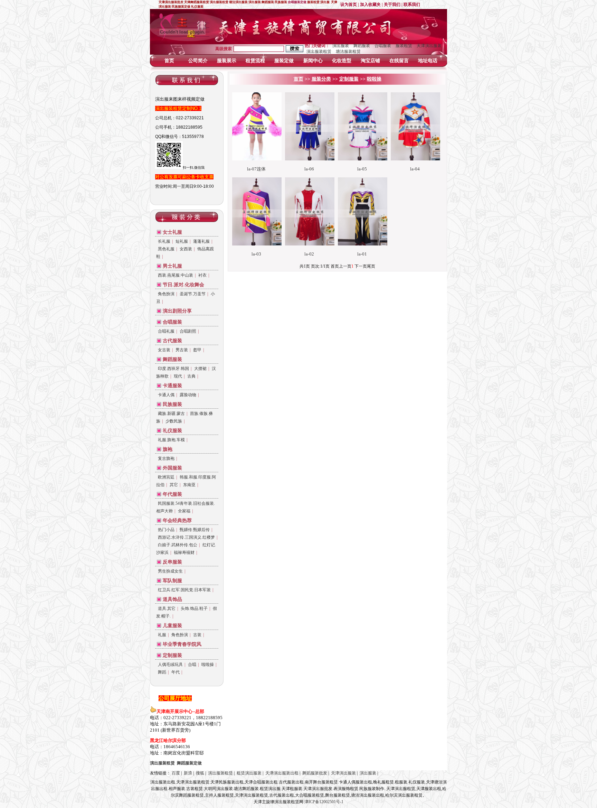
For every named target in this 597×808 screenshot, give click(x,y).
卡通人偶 (166, 394)
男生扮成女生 (170, 571)
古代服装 (172, 340)
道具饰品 (172, 599)
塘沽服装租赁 (348, 51)
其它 (174, 484)
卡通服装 (172, 385)
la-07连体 (256, 168)
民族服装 (172, 404)
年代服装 (172, 494)
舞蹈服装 (361, 45)
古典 (191, 376)
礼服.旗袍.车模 (171, 439)
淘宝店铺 (370, 60)
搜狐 (200, 773)
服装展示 (226, 60)
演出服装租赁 (318, 51)
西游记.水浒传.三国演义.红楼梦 (186, 537)
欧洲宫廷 (166, 477)
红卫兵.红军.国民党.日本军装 (184, 589)
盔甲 (197, 349)
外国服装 (172, 468)
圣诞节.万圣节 (193, 293)
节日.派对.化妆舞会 (183, 284)
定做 (189, 763)
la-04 (415, 168)
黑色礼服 (166, 249)
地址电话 (427, 60)
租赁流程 (255, 60)
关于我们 (392, 4)
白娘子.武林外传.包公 (177, 544)
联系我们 (412, 4)
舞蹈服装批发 (314, 773)
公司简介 (198, 60)
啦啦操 (207, 664)
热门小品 (166, 529)
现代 (178, 376)
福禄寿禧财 (184, 552)
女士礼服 (172, 232)
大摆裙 (200, 368)
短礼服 (182, 241)
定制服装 (172, 655)
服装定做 (284, 60)
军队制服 (172, 580)
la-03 (256, 254)
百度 (176, 773)
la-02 (309, 254)
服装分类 (321, 79)
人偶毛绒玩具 (170, 664)
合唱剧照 (188, 331)
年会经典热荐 (177, 520)
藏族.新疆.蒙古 (171, 413)
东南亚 (189, 484)
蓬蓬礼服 (201, 241)
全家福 (184, 511)
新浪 (188, 773)
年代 (175, 672)
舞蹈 (162, 672)
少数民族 (173, 421)
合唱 (192, 664)
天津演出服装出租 (281, 773)
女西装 (186, 249)
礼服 (162, 634)
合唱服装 (383, 45)
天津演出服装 (429, 45)
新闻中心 (313, 60)
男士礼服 (172, 266)
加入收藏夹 (370, 4)
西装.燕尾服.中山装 (175, 275)
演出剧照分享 (177, 311)
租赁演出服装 (249, 773)
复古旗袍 (166, 458)
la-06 (309, 168)
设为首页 (348, 4)
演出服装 (340, 45)
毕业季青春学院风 (182, 644)
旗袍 (167, 449)
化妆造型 (341, 60)
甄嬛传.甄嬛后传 (195, 529)
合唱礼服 (166, 331)
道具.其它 (167, 608)
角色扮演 (166, 293)
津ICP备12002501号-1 (323, 801)
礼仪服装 (172, 430)
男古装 (182, 349)
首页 (169, 60)
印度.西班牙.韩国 (173, 368)
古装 (197, 634)
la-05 (362, 168)
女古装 (164, 349)
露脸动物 (188, 394)
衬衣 (202, 275)
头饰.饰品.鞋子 (194, 608)
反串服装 (172, 562)
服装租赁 (404, 45)
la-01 (362, 254)
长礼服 (164, 241)
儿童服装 (172, 625)
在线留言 (399, 60)
